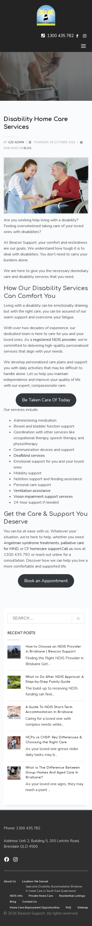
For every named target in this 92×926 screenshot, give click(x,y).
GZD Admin (16, 142)
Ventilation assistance (32, 490)
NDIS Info (16, 896)
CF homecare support (43, 548)
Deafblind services (29, 455)
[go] (78, 618)
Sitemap (82, 907)
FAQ (68, 907)
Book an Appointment (46, 581)
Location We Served (35, 881)
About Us (10, 881)
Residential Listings (72, 896)
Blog (27, 148)
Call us (67, 548)
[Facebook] (77, 36)
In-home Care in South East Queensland (51, 891)
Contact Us (29, 902)
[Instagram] (84, 36)
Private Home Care (41, 896)
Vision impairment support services (43, 496)
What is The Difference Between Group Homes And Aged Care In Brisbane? (53, 772)
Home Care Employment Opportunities (35, 907)
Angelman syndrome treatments (31, 543)
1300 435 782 (60, 36)
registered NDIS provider (54, 339)
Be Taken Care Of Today (46, 400)
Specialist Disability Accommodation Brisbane (54, 886)
